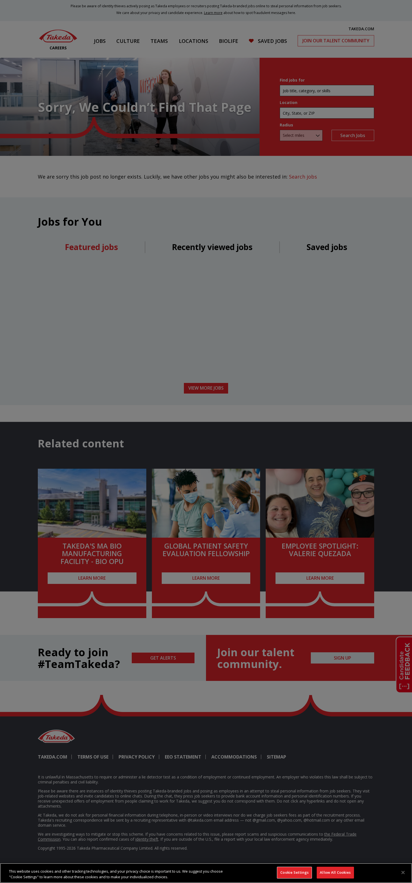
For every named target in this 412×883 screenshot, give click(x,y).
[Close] (403, 872)
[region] (206, 873)
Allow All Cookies (335, 872)
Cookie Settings (294, 872)
